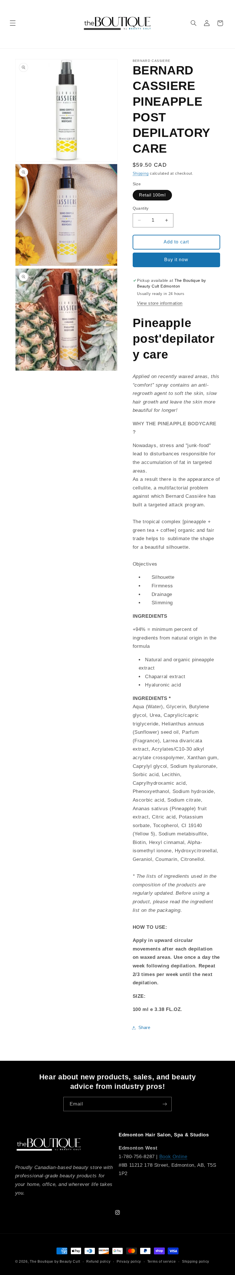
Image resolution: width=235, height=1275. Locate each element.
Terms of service (161, 1261)
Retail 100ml (152, 195)
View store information (160, 303)
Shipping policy (195, 1261)
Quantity (141, 208)
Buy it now (176, 259)
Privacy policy (129, 1261)
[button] (12, 23)
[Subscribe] (164, 1104)
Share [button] (144, 1027)
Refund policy (98, 1261)
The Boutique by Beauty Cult (55, 1261)
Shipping (141, 174)
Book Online (173, 1156)
